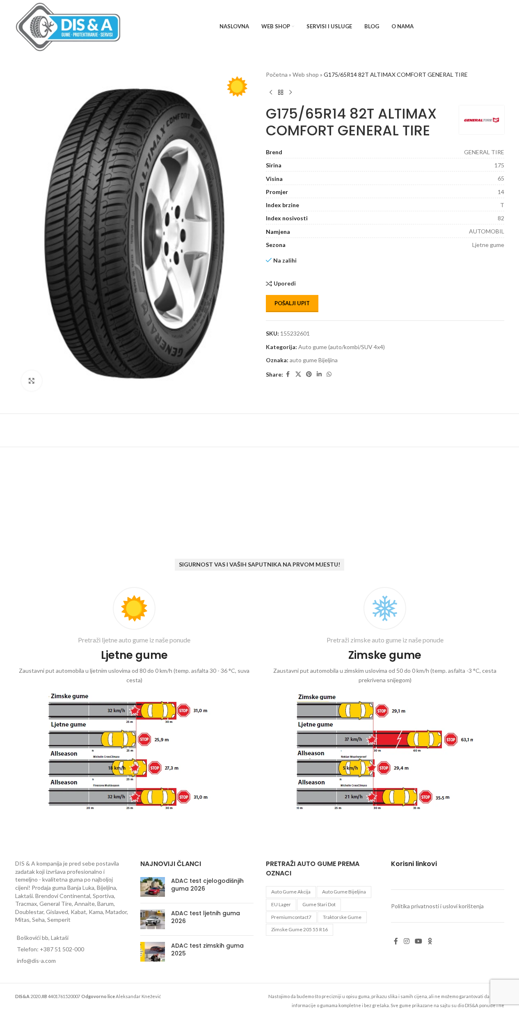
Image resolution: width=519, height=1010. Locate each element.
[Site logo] (68, 26)
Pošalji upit (292, 303)
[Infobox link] (134, 700)
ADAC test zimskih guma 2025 (207, 949)
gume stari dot (319, 904)
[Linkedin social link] (319, 374)
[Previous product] (271, 92)
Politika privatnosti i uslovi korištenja (437, 906)
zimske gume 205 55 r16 (299, 929)
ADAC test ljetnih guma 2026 (205, 917)
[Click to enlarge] (31, 380)
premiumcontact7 (291, 917)
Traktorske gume (342, 917)
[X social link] (298, 374)
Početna (277, 74)
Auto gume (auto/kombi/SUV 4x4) (341, 346)
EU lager (281, 904)
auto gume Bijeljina (314, 359)
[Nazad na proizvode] (281, 92)
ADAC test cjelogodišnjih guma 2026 (207, 885)
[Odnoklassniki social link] (430, 941)
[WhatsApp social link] (329, 374)
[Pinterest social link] (309, 374)
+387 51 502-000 (62, 949)
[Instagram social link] (406, 941)
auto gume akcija (291, 892)
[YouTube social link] (418, 941)
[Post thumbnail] (152, 887)
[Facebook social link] (288, 374)
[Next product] (290, 92)
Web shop (306, 74)
